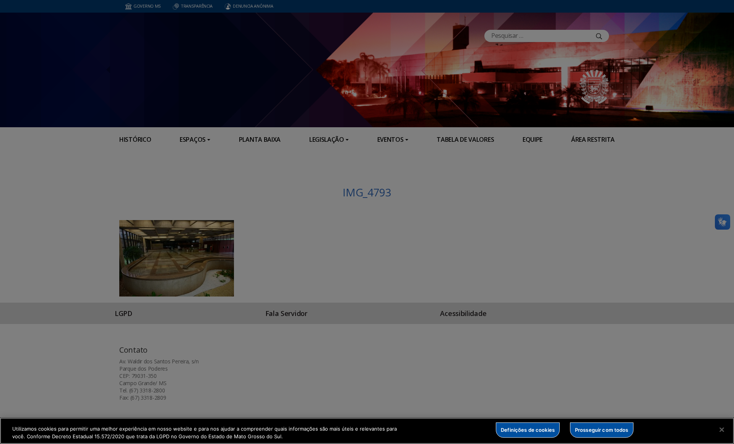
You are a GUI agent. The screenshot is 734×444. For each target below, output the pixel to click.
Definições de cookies (528, 430)
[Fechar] (721, 429)
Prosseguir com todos (601, 430)
